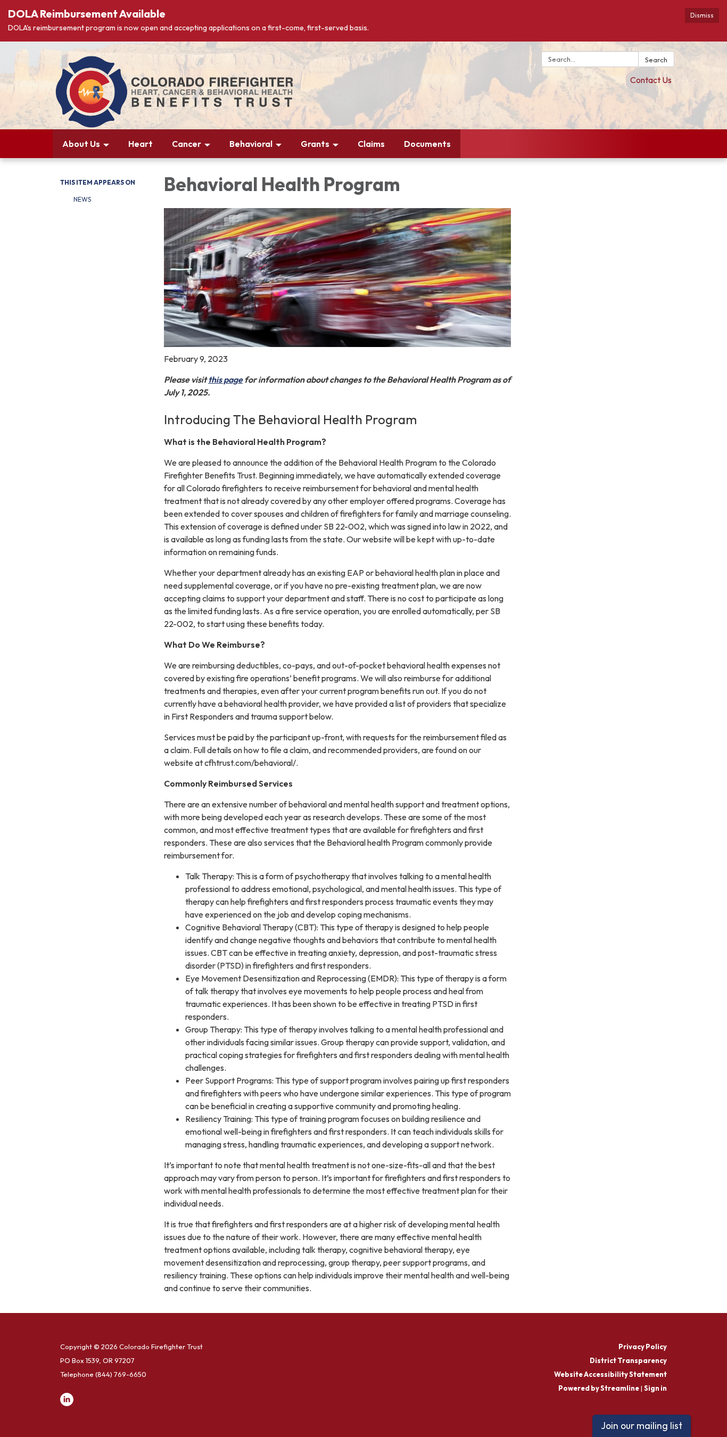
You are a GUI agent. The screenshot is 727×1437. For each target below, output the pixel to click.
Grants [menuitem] (315, 143)
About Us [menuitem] (81, 143)
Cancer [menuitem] (186, 143)
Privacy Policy (642, 1346)
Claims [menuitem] (371, 143)
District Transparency (628, 1360)
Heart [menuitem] (140, 143)
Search (656, 59)
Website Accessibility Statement (610, 1374)
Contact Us (651, 80)
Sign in (655, 1388)
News (82, 199)
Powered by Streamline (598, 1388)
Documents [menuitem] (427, 143)
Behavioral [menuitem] (250, 143)
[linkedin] (66, 1403)
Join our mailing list (641, 1425)
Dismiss (702, 15)
